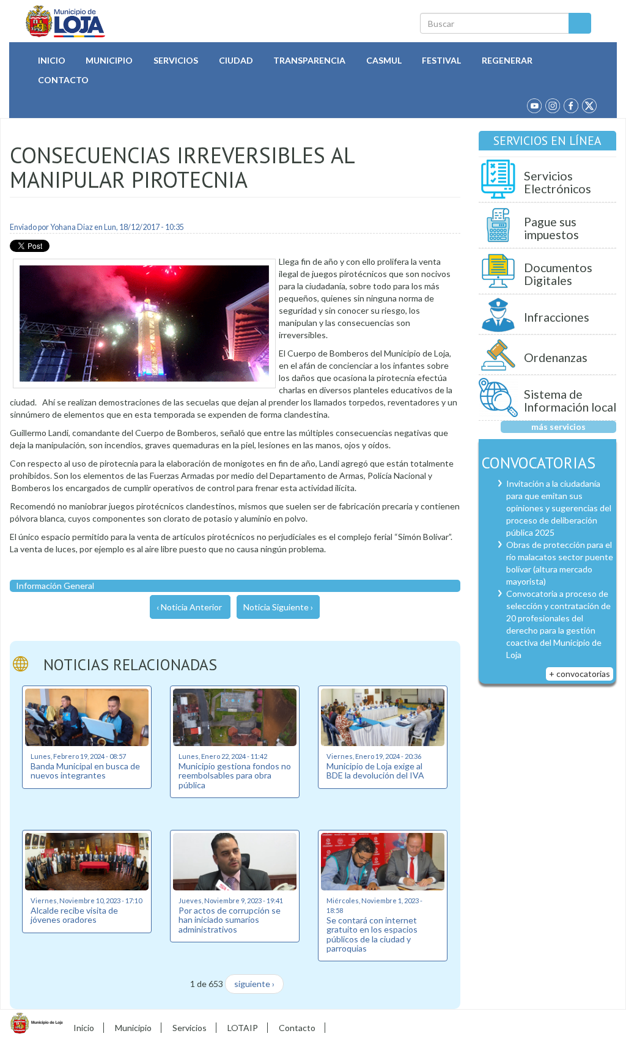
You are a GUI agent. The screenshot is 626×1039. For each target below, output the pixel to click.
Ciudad (236, 60)
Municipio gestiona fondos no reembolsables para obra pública (235, 775)
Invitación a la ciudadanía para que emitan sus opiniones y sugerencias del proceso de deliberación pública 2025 (558, 508)
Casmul (384, 60)
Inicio (51, 60)
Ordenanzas (555, 357)
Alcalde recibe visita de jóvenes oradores (74, 915)
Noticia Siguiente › (278, 607)
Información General (55, 585)
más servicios (558, 426)
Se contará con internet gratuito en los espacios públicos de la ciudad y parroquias (372, 934)
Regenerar (507, 60)
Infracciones (556, 317)
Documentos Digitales (558, 274)
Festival (441, 60)
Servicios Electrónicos (557, 182)
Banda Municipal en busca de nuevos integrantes (85, 770)
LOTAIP (242, 1027)
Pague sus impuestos (551, 228)
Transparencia (309, 60)
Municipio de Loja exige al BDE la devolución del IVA (375, 770)
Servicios (175, 60)
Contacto (63, 80)
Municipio (109, 60)
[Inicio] (66, 21)
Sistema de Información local (570, 401)
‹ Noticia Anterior (189, 607)
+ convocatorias (579, 673)
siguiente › (254, 983)
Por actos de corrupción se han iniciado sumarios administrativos (230, 919)
